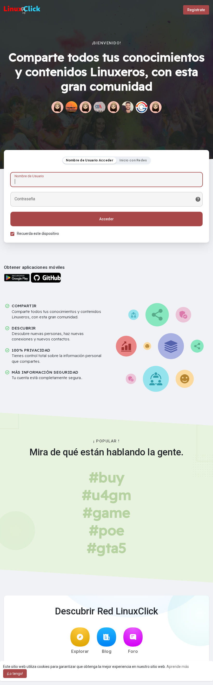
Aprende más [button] (178, 667)
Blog (106, 651)
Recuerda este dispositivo (38, 233)
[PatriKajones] (57, 107)
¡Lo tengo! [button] (15, 674)
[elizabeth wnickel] (71, 107)
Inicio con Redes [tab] (133, 160)
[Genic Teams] (142, 107)
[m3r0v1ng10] (85, 107)
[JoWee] (113, 107)
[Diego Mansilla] (99, 107)
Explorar (80, 651)
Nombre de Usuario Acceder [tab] (89, 160)
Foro (133, 651)
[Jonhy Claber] (128, 107)
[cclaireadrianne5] (156, 107)
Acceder (106, 219)
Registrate (196, 10)
